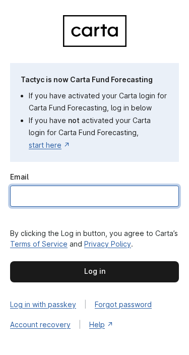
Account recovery (40, 324)
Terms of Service (39, 244)
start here (45, 145)
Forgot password (123, 304)
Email (19, 176)
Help (97, 324)
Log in (94, 271)
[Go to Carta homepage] (94, 44)
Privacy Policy (107, 244)
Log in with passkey (43, 304)
